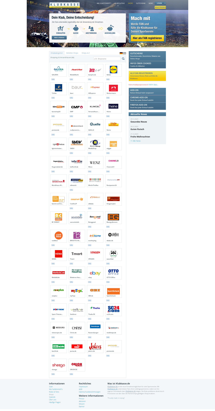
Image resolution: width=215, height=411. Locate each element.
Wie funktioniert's (56, 389)
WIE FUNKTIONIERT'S (104, 3)
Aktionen (82, 401)
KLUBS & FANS (120, 3)
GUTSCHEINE (140, 3)
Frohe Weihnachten (140, 136)
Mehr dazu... (153, 84)
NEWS (151, 3)
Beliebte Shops (72, 53)
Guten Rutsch (137, 129)
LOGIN (159, 3)
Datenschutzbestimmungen (89, 392)
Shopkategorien (57, 53)
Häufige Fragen (55, 402)
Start (51, 386)
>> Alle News (136, 141)
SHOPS (130, 3)
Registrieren (160, 7)
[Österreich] (124, 53)
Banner (81, 406)
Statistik (52, 397)
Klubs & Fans (54, 392)
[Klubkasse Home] (64, 4)
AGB (80, 389)
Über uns (52, 399)
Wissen (81, 404)
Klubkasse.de (113, 386)
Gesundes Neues (139, 121)
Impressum (83, 386)
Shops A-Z (86, 53)
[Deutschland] (121, 53)
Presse (81, 398)
